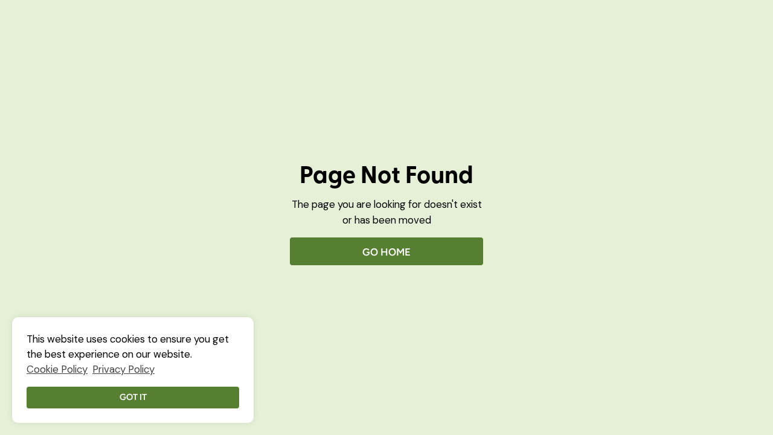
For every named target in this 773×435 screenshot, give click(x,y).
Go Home (386, 252)
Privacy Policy (123, 369)
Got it (133, 397)
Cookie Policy (57, 369)
